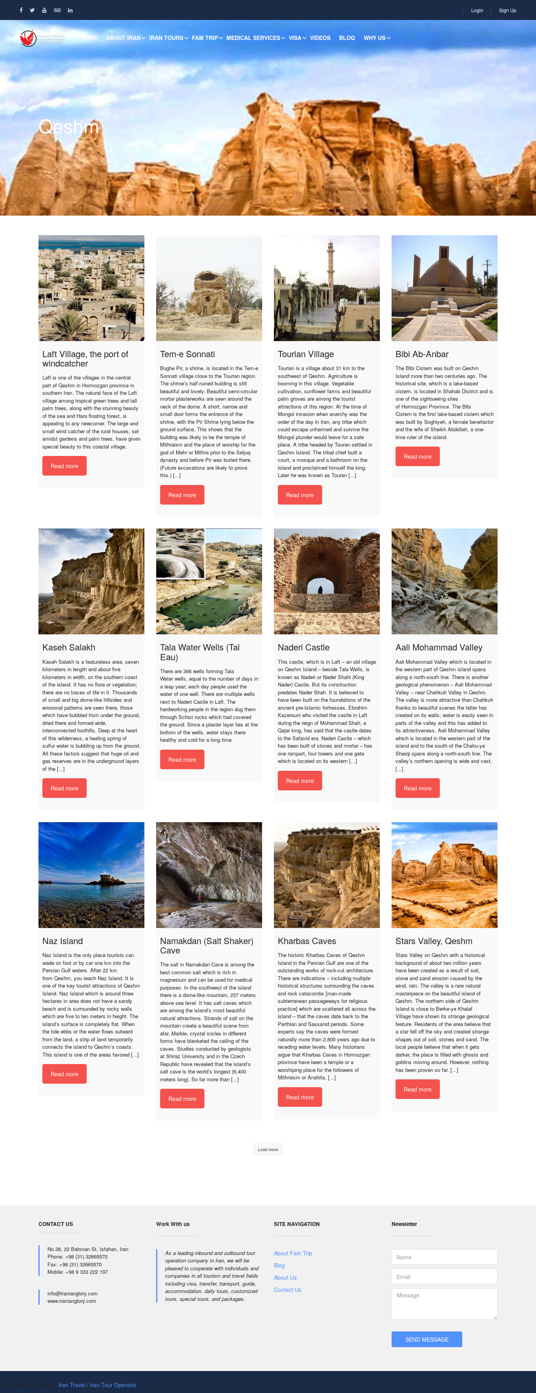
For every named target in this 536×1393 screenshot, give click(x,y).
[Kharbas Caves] (327, 875)
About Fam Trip (293, 1253)
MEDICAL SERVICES (253, 38)
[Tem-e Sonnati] (209, 288)
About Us (285, 1277)
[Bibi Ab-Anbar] (445, 288)
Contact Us (287, 1289)
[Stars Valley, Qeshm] (445, 875)
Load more (268, 1149)
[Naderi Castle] (327, 581)
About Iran (123, 38)
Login (477, 10)
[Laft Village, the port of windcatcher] (91, 288)
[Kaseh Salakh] (91, 581)
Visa (295, 38)
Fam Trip (205, 38)
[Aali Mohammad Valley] (445, 581)
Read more (64, 466)
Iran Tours (166, 38)
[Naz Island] (91, 875)
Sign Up (507, 10)
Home (89, 38)
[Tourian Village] (327, 288)
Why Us (374, 38)
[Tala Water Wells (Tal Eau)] (209, 581)
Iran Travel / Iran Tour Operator (97, 1385)
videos (320, 38)
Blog (347, 38)
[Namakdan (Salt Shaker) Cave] (209, 875)
